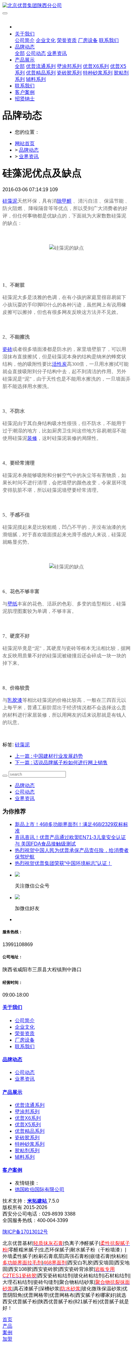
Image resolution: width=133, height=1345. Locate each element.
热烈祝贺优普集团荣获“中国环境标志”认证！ (63, 863)
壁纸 (12, 603)
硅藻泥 (9, 201)
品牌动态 (29, 150)
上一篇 (49, 756)
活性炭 (59, 364)
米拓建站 (37, 1201)
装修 (32, 438)
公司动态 (25, 792)
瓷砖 (7, 349)
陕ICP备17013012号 (25, 1231)
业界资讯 (29, 156)
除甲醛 (64, 201)
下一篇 (61, 762)
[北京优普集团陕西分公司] (66, 5)
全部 (20, 53)
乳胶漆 (14, 700)
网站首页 (25, 143)
